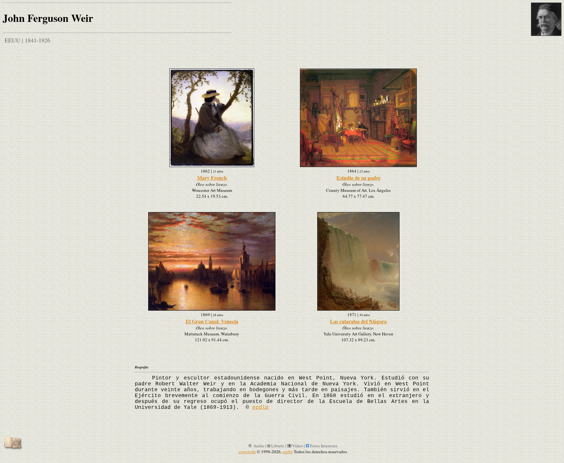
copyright (247, 452)
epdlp (260, 407)
